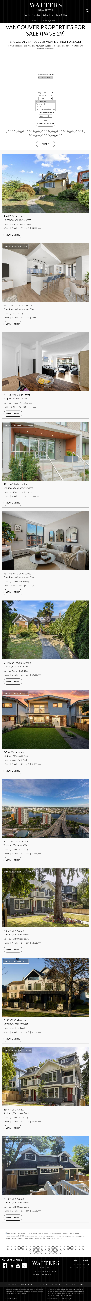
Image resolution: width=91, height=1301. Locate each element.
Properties (27, 1284)
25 (49, 132)
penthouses (60, 45)
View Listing (13, 235)
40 (49, 136)
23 (42, 132)
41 (53, 136)
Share (45, 144)
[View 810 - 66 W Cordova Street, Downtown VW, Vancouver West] (45, 540)
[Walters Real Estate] (45, 6)
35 (30, 136)
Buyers (51, 15)
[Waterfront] (45, 104)
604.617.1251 (45, 18)
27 (57, 132)
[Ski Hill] (45, 106)
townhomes (41, 45)
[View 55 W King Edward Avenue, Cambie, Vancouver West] (45, 629)
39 (45, 136)
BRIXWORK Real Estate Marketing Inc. (62, 1299)
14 (8, 132)
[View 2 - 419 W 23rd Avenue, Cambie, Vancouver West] (45, 987)
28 (60, 132)
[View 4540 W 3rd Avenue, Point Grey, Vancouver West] (45, 183)
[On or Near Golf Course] (45, 109)
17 (19, 132)
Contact (59, 15)
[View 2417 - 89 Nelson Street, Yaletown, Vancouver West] (45, 808)
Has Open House (46, 112)
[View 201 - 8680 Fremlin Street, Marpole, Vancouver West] (45, 361)
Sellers (45, 15)
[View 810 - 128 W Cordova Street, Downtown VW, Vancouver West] (45, 272)
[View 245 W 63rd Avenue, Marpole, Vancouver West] (45, 719)
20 (30, 132)
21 (34, 132)
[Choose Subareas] (45, 77)
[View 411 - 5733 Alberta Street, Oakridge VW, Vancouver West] (45, 451)
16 (15, 132)
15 (11, 132)
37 (38, 136)
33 (79, 132)
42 (57, 136)
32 (75, 132)
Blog (65, 15)
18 (23, 132)
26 (53, 132)
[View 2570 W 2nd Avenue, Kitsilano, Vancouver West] (45, 1165)
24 (45, 132)
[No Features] (45, 101)
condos (50, 45)
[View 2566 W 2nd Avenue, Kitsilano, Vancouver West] (45, 897)
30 (68, 132)
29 (64, 132)
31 (72, 132)
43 (60, 136)
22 (38, 132)
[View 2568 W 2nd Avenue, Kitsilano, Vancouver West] (45, 1076)
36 (34, 136)
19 (26, 132)
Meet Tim (27, 15)
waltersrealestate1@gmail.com (45, 21)
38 (42, 136)
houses (32, 45)
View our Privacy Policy (11, 1299)
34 (83, 132)
